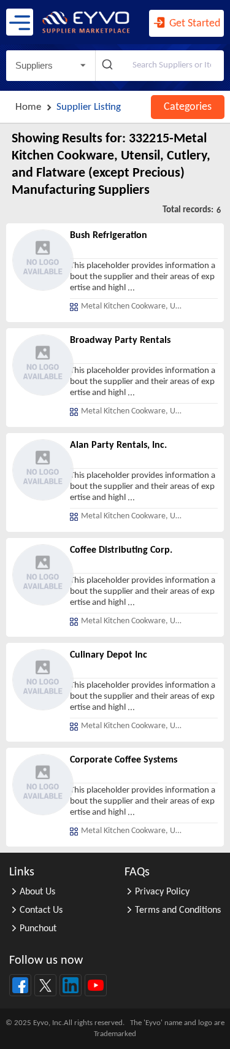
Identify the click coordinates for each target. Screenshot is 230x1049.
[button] (50, 65)
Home (28, 107)
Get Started (193, 23)
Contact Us (41, 910)
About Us (37, 892)
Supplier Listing (88, 107)
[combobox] (160, 65)
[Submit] (109, 65)
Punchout (38, 929)
